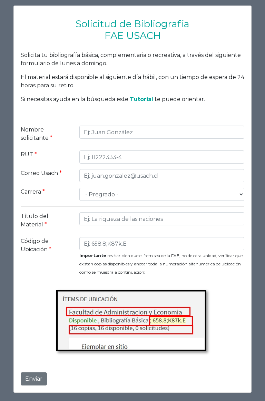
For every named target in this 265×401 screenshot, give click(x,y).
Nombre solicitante (36, 133)
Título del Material (34, 220)
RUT (29, 154)
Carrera (33, 191)
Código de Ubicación (36, 245)
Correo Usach (41, 173)
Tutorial (141, 99)
